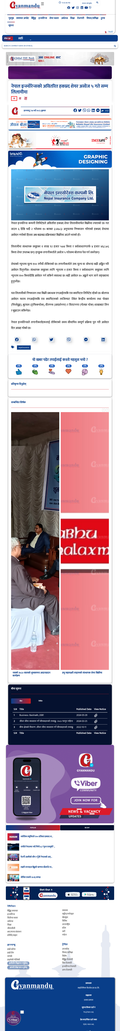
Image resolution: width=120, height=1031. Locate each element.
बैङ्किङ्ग (33, 18)
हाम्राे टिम (10, 953)
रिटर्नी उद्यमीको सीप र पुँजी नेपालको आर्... (36, 857)
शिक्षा (72, 18)
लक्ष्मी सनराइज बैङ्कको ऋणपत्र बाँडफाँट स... (37, 867)
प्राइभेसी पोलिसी (13, 960)
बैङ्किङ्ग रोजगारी (67, 959)
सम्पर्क (9, 956)
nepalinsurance (23, 347)
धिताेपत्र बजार (12, 918)
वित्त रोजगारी (67, 963)
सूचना (11, 25)
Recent (87, 828)
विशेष (64, 956)
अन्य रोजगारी (67, 970)
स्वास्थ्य (65, 910)
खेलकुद (65, 917)
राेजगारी (80, 18)
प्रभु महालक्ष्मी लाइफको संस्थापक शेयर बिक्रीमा (82, 672)
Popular (33, 828)
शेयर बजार (54, 18)
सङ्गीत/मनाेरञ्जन (68, 914)
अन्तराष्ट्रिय (66, 924)
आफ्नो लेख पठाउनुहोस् (18, 967)
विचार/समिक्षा (92, 18)
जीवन (20, 701)
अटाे (63, 931)
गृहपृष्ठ (11, 18)
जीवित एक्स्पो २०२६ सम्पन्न (31, 877)
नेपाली (110, 32)
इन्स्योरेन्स (42, 18)
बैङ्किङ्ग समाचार (12, 911)
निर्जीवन (40, 701)
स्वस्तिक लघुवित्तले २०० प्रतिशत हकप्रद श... (37, 836)
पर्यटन (64, 935)
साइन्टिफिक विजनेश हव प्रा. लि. (89, 987)
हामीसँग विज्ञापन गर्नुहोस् (18, 963)
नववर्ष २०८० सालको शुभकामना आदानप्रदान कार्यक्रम (31, 674)
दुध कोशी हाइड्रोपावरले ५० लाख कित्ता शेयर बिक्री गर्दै (44, 38)
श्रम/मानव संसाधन (14, 932)
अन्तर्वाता (65, 949)
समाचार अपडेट (22, 18)
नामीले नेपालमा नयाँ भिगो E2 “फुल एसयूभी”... (38, 846)
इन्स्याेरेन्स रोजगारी (69, 966)
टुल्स (103, 18)
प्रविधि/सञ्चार (12, 935)
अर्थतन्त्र (64, 18)
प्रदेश (64, 928)
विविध (64, 921)
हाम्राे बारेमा (11, 949)
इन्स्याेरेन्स (11, 914)
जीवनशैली (11, 928)
